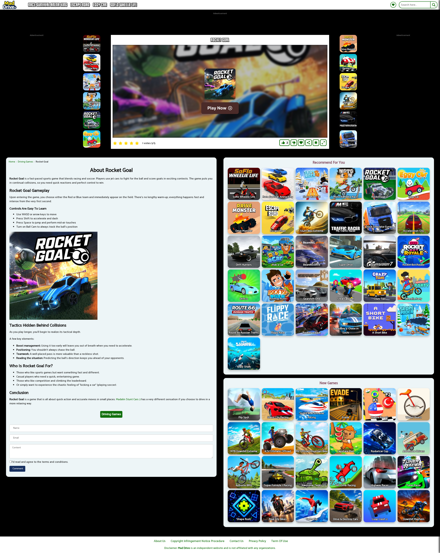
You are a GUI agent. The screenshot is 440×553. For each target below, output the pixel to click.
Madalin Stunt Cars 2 (128, 399)
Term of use (279, 541)
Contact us (237, 541)
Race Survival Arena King (47, 5)
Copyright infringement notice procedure (197, 541)
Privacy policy (257, 541)
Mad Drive (184, 548)
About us (160, 541)
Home (12, 162)
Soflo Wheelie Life (123, 5)
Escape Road (80, 5)
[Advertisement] (220, 23)
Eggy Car (100, 5)
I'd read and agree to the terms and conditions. (40, 462)
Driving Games (25, 162)
